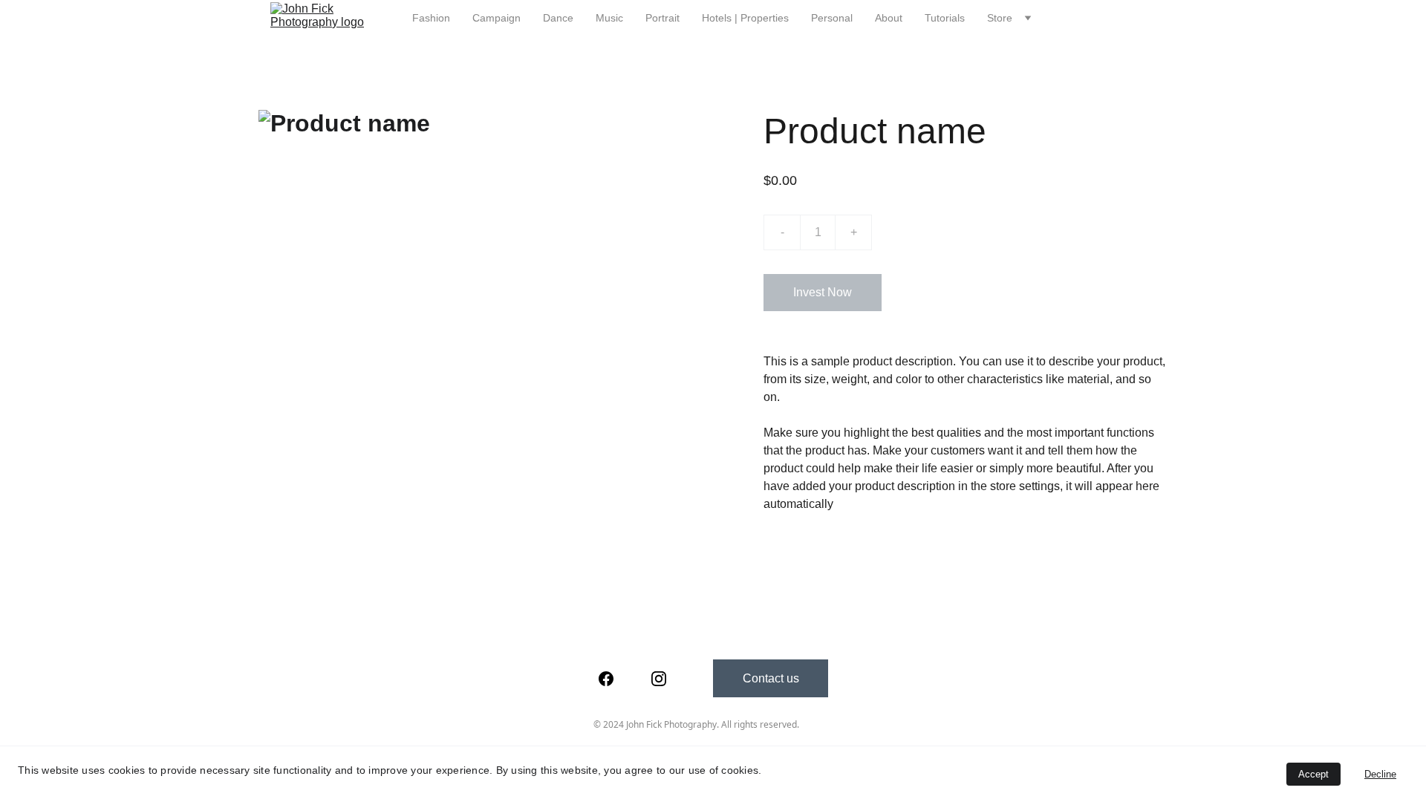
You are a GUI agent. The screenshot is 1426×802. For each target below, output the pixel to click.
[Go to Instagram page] (658, 678)
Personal (832, 18)
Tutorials (945, 18)
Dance (558, 18)
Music (609, 18)
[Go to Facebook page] (606, 678)
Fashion (431, 18)
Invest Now (822, 292)
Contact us (771, 678)
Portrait (662, 18)
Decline (1380, 774)
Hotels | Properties (745, 18)
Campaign (496, 18)
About (888, 18)
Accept (1313, 774)
